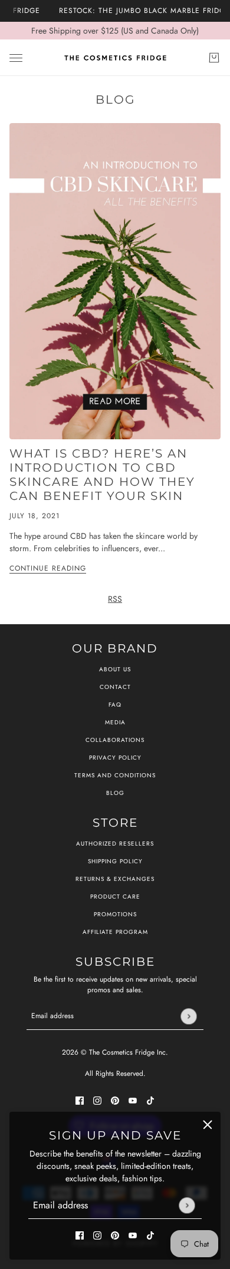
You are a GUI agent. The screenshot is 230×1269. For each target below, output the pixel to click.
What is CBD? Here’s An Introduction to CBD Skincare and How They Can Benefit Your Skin (102, 474)
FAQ (115, 704)
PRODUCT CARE (115, 896)
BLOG (115, 792)
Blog (115, 99)
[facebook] (79, 1234)
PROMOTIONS (115, 914)
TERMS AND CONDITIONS (115, 775)
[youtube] (133, 1234)
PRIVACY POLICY (115, 757)
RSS (115, 599)
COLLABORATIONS (115, 739)
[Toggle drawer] (15, 58)
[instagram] (97, 1234)
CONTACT (115, 686)
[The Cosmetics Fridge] (115, 58)
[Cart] (214, 57)
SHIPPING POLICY (115, 861)
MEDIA (115, 722)
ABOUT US (115, 669)
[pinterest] (115, 1234)
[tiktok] (150, 1234)
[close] (207, 1125)
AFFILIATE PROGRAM (115, 931)
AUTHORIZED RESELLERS (115, 843)
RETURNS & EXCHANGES (115, 878)
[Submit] (187, 1205)
